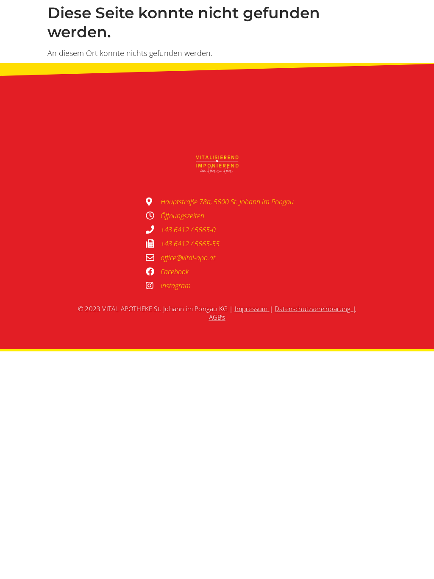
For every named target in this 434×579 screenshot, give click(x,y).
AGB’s (217, 317)
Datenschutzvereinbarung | (315, 308)
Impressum (251, 308)
